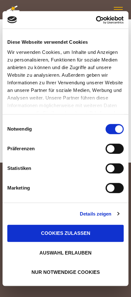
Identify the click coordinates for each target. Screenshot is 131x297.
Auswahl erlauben (65, 252)
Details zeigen (95, 213)
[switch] (115, 149)
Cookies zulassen (65, 233)
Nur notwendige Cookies (65, 272)
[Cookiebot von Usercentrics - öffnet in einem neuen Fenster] (96, 20)
